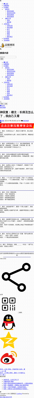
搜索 (2, 59)
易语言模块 (10, 14)
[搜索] (17, 102)
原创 (8, 20)
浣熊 (2, 120)
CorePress (19, 393)
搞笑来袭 (10, 27)
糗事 (8, 33)
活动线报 (6, 40)
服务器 (9, 22)
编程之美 (8, 18)
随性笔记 (10, 36)
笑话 (8, 31)
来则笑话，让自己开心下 (11, 379)
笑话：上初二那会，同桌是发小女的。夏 (12, 369)
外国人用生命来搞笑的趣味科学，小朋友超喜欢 (18, 383)
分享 (1, 294)
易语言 (7, 9)
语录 (8, 35)
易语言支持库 (11, 13)
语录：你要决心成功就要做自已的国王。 (16, 389)
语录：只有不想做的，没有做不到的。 (15, 387)
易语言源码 (10, 11)
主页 (3, 105)
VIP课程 (6, 7)
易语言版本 (10, 16)
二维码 (19, 312)
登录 (2, 103)
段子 (8, 29)
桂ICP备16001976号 (6, 397)
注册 (6, 103)
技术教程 (6, 38)
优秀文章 (10, 25)
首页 (6, 4)
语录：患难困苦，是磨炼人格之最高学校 (16, 385)
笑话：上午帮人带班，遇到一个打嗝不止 (12, 373)
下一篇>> (3, 374)
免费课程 (6, 5)
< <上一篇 (3, 371)
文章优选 (6, 24)
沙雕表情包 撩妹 (8, 381)
